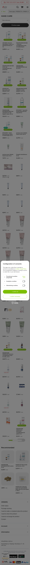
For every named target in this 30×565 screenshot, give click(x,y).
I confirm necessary (15, 296)
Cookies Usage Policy (21, 269)
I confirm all (15, 291)
